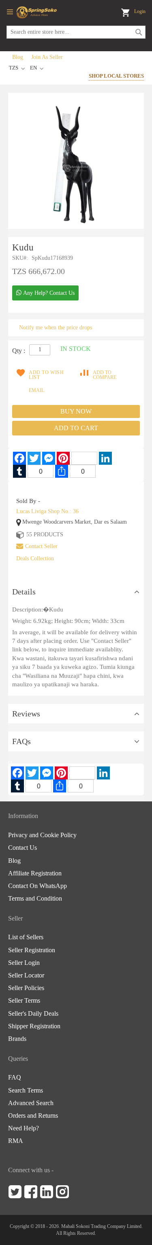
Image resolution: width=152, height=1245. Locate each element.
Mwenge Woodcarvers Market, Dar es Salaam (74, 522)
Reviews (26, 713)
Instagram (62, 1192)
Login (140, 11)
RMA (15, 1141)
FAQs (21, 741)
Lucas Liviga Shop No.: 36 (47, 511)
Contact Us (22, 847)
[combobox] (76, 32)
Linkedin (47, 1192)
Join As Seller (47, 57)
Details (24, 591)
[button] (37, 68)
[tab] (76, 592)
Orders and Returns (33, 1115)
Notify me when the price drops (55, 327)
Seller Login (24, 962)
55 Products (44, 534)
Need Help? (23, 1128)
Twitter (15, 1192)
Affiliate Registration (35, 873)
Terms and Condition (35, 898)
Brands (17, 1039)
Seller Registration (31, 950)
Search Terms (25, 1090)
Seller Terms (24, 1000)
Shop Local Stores (116, 76)
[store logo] (37, 12)
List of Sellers (25, 937)
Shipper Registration (34, 1026)
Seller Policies (26, 988)
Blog (17, 57)
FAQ (14, 1077)
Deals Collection (35, 558)
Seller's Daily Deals (33, 1013)
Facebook (31, 1192)
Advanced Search (31, 1103)
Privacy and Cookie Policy (42, 835)
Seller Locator (26, 975)
